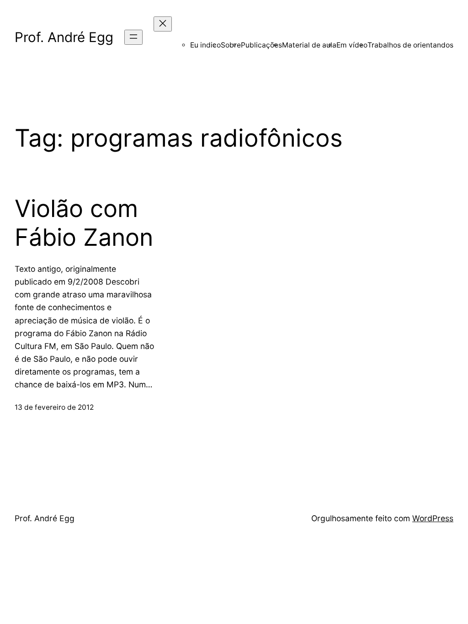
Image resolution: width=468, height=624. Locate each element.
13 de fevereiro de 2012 (54, 407)
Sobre (231, 45)
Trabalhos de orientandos (410, 45)
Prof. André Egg (64, 37)
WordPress (432, 518)
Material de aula (309, 45)
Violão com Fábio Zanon (84, 223)
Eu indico (205, 45)
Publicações (261, 45)
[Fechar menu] (163, 24)
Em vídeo (351, 45)
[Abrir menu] (133, 37)
